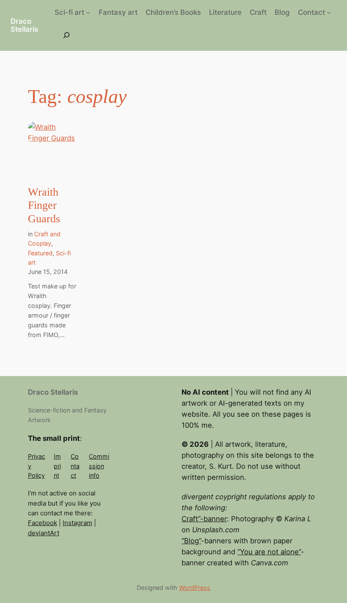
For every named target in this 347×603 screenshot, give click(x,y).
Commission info (99, 466)
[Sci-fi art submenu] (88, 12)
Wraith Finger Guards (44, 205)
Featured (40, 253)
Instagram (77, 523)
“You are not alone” (269, 552)
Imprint (57, 466)
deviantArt (43, 533)
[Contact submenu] (329, 12)
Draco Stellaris (24, 25)
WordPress (194, 587)
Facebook (42, 523)
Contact (75, 466)
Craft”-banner (204, 518)
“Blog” (191, 541)
